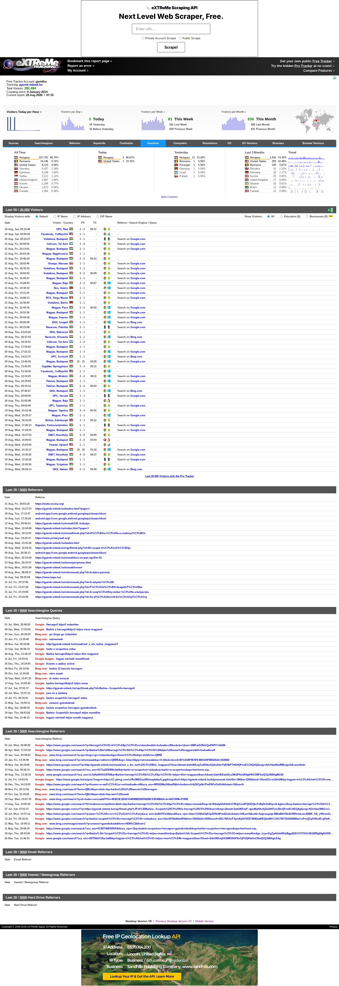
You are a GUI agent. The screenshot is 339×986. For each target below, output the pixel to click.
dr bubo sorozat (59, 678)
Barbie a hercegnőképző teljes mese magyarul (74, 629)
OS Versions (249, 143)
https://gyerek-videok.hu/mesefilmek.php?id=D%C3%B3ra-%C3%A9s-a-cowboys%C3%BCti (90, 533)
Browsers (278, 143)
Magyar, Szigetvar (57, 464)
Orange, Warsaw (58, 263)
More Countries (169, 197)
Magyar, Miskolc (58, 376)
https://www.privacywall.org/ (52, 538)
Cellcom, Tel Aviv (57, 243)
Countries (153, 143)
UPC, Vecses (60, 395)
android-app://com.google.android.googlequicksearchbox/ (70, 513)
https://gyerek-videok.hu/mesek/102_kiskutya (62, 523)
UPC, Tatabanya (58, 405)
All (272, 216)
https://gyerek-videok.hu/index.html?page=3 (62, 528)
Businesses (318, 216)
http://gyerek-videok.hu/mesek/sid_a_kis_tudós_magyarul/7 (82, 644)
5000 (23, 490)
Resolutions (210, 143)
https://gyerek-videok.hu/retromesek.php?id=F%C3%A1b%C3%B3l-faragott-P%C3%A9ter (88, 587)
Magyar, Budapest (57, 248)
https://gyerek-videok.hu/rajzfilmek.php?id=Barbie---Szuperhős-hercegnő (90, 688)
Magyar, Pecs (60, 307)
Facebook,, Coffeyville (54, 234)
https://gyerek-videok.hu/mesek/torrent (58, 567)
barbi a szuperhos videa (61, 649)
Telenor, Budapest (57, 381)
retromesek (56, 639)
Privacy (333, 926)
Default (43, 216)
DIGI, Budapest (59, 390)
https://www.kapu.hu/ (48, 577)
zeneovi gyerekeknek (62, 702)
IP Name (62, 216)
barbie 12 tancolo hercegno (65, 668)
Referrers (74, 143)
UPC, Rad (62, 229)
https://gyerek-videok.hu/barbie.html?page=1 (62, 508)
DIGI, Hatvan (60, 469)
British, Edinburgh (56, 420)
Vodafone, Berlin (58, 302)
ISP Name (105, 216)
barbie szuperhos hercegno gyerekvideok (71, 707)
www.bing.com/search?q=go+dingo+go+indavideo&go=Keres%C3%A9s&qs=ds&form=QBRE (105, 755)
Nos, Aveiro (61, 288)
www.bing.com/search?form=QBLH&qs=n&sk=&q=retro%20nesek (89, 794)
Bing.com (136, 322)
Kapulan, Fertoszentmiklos (51, 425)
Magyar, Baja (60, 283)
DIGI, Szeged (60, 322)
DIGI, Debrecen (59, 332)
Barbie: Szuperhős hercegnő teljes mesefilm (73, 712)
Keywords (99, 143)
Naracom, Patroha (57, 327)
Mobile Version (204, 921)
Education (291, 216)
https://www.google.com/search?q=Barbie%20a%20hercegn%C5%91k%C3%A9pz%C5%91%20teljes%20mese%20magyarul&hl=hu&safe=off (130, 750)
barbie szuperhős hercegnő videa (66, 698)
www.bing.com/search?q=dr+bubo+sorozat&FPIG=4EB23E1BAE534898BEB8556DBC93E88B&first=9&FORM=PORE (118, 799)
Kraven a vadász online (60, 663)
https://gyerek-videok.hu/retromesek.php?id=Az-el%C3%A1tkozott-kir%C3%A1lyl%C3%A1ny (91, 596)
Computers (180, 143)
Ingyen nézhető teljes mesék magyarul (69, 717)
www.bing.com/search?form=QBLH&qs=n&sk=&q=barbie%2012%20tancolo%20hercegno (103, 789)
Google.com (137, 239)
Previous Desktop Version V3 (173, 921)
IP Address (84, 216)
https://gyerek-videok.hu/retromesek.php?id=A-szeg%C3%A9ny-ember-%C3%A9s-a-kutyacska (92, 592)
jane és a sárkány (56, 693)
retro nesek (56, 673)
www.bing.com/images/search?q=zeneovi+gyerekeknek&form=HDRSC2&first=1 (97, 823)
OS (229, 143)
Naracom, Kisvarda (56, 337)
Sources (13, 143)
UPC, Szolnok (59, 356)
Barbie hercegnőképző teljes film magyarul (72, 653)
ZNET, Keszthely (58, 435)
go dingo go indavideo (63, 634)
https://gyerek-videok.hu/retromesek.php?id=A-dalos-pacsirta (72, 572)
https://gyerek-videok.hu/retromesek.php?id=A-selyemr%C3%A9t (74, 582)
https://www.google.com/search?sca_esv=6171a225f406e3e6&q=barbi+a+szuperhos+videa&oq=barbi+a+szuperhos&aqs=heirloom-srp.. (128, 769)
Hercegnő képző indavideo (62, 624)
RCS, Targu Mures (57, 297)
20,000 (25, 210)
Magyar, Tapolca (58, 410)
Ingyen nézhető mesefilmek (72, 658)
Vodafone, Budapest (56, 239)
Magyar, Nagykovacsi (55, 253)
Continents (126, 143)
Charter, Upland (58, 444)
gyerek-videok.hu (31, 84)
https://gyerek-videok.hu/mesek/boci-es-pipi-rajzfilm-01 (68, 557)
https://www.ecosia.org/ (49, 503)
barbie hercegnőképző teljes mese (67, 683)
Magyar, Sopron (58, 317)
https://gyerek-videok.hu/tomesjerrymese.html (63, 562)
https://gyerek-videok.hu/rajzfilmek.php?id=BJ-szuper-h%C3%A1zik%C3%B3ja (82, 547)
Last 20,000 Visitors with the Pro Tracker (169, 476)
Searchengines (44, 143)
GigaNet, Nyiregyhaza (55, 366)
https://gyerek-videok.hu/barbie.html (57, 543)
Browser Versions (313, 143)
